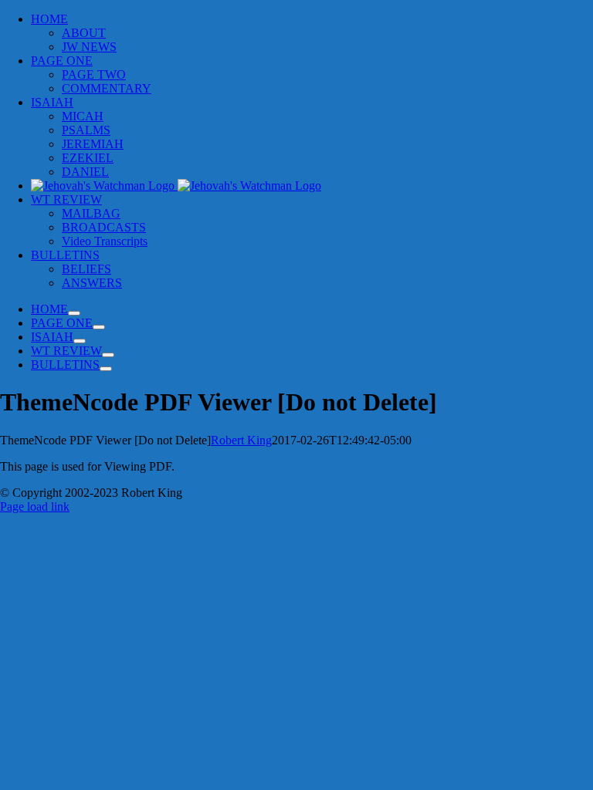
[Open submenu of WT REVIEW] (108, 355)
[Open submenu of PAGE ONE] (99, 327)
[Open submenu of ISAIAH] (79, 341)
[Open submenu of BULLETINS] (106, 368)
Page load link (34, 506)
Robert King (241, 440)
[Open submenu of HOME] (74, 313)
